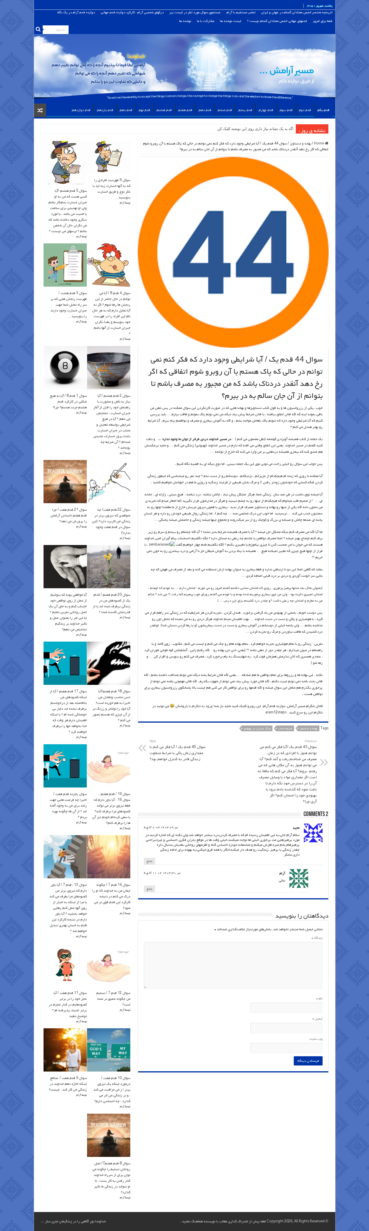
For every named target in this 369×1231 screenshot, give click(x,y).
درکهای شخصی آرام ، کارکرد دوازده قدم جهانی (132, 12)
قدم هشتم (164, 110)
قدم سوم (286, 110)
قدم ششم (225, 110)
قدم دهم (205, 110)
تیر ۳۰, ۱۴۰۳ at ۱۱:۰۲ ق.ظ (162, 873)
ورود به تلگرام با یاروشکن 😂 (190, 706)
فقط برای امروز (322, 21)
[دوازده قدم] (184, 57)
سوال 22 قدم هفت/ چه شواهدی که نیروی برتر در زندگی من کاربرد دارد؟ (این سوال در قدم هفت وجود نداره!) (111, 521)
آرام (282, 873)
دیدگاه (317, 938)
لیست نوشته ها (230, 21)
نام (319, 998)
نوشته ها (185, 21)
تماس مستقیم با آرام (240, 12)
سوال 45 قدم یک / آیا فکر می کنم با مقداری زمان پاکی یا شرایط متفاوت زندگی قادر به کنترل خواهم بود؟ (178, 750)
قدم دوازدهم (81, 110)
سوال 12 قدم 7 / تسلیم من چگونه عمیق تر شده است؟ (113, 999)
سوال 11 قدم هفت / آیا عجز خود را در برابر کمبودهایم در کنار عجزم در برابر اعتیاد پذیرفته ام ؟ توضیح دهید (68, 1004)
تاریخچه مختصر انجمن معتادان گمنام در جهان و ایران (296, 12)
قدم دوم (305, 110)
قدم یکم (323, 110)
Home (319, 143)
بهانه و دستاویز (300, 143)
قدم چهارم (266, 110)
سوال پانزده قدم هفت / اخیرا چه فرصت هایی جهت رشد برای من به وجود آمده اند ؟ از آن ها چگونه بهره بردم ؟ (68, 805)
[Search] (38, 29)
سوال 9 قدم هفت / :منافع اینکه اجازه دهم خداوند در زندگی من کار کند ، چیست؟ (68, 1084)
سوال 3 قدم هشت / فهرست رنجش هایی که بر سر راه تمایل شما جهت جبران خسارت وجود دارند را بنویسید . (68, 304)
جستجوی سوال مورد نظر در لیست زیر (195, 12)
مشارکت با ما (205, 21)
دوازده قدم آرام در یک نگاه (76, 12)
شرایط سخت (285, 728)
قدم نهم (144, 110)
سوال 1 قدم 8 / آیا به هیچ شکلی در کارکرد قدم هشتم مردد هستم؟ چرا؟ (68, 401)
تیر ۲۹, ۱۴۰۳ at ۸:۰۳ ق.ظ (161, 827)
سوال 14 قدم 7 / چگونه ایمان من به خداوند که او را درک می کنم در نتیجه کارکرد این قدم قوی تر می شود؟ (111, 896)
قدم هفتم (185, 110)
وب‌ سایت (316, 1039)
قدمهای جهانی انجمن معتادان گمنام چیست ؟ (277, 21)
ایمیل (317, 1019)
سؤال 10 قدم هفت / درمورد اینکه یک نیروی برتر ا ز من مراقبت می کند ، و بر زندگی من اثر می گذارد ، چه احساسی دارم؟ (111, 1089)
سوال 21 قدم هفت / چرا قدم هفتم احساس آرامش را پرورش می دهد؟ (68, 515)
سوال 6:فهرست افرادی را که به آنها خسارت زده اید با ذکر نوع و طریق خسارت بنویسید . (111, 188)
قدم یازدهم (105, 110)
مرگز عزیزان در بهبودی (257, 728)
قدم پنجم (245, 110)
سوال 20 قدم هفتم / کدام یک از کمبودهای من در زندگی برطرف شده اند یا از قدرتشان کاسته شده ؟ (111, 603)
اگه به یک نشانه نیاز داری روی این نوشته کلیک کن (255, 129)
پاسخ (149, 861)
